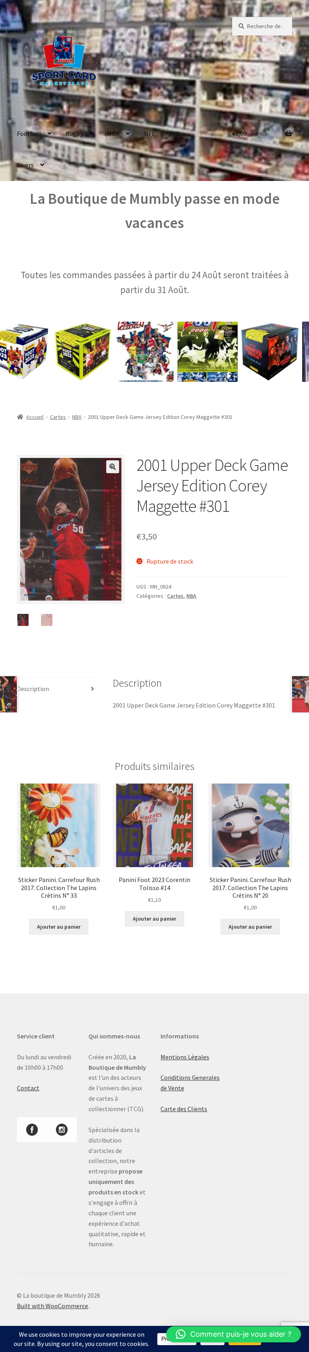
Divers (25, 165)
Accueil (34, 417)
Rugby (74, 133)
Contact (28, 1088)
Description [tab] (33, 689)
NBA (113, 133)
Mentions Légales (185, 1057)
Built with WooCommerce (52, 1306)
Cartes (58, 417)
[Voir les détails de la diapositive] (65, 352)
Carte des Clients (184, 1109)
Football (29, 133)
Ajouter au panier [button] (58, 926)
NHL (175, 133)
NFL (149, 133)
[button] (112, 466)
